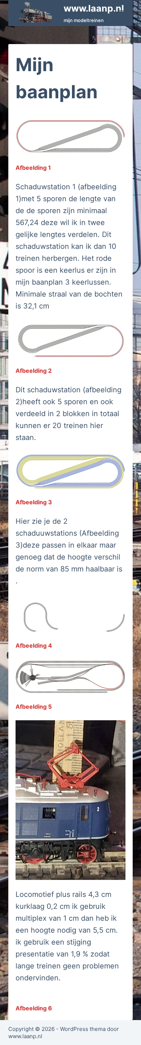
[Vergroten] (116, 129)
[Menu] (122, 13)
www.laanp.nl (94, 8)
